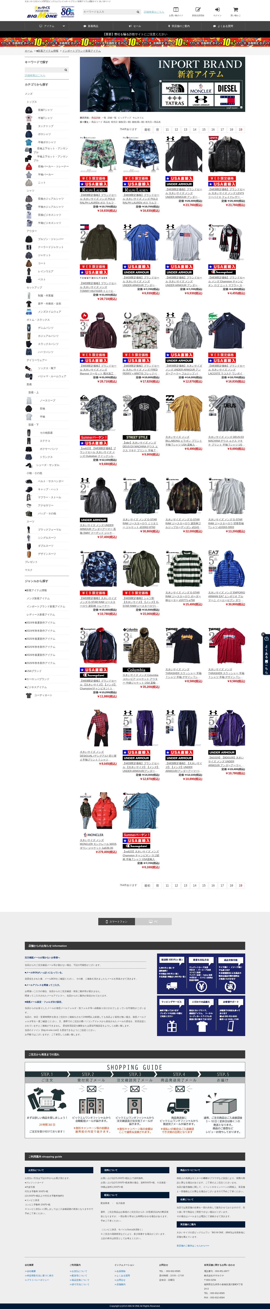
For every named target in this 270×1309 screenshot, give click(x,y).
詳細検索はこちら (154, 11)
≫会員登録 (119, 1271)
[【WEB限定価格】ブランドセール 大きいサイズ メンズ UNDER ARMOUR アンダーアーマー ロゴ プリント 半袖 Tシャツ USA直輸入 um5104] (141, 242)
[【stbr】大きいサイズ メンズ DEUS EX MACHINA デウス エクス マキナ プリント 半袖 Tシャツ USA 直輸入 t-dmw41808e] (141, 413)
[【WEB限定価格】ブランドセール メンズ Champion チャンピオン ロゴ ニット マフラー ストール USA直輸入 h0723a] (226, 242)
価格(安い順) (124, 122)
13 (185, 129)
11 (167, 129)
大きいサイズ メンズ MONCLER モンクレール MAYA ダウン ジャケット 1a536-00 (98, 844)
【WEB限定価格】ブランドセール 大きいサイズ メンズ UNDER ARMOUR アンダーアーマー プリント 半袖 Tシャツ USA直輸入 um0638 (183, 281)
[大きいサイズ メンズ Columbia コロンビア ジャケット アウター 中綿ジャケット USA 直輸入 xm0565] (141, 645)
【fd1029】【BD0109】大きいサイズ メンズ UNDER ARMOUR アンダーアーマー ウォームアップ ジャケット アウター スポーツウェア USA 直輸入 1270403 (226, 761)
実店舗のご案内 (181, 26)
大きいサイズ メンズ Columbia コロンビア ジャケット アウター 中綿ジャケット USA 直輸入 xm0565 (140, 679)
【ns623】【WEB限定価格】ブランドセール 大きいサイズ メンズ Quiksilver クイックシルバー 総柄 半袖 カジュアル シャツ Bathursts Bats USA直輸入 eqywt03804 (98, 452)
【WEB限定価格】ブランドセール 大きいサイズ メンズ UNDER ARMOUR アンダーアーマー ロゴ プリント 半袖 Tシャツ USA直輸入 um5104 (141, 281)
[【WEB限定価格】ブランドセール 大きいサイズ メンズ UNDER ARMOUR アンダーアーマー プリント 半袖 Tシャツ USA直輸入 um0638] (183, 242)
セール (137, 26)
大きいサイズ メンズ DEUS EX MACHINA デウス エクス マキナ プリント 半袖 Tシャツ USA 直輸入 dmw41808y (226, 441)
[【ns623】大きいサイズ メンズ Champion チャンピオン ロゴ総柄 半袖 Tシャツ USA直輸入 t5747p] (141, 810)
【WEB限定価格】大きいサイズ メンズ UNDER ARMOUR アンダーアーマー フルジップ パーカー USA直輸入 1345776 (183, 369)
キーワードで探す (36, 62)
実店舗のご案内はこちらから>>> (193, 1245)
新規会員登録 (198, 15)
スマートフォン (118, 921)
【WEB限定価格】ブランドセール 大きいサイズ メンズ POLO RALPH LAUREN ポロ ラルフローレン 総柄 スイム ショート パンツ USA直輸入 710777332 (98, 199)
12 (176, 129)
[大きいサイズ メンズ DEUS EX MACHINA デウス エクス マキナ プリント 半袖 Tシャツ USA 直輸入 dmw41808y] (226, 413)
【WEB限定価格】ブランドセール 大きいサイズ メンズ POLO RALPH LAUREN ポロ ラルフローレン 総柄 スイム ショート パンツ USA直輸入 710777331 (141, 199)
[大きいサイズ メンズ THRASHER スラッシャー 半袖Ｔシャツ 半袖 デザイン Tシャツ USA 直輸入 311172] (226, 645)
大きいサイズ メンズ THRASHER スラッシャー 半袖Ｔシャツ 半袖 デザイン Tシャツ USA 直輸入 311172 (226, 673)
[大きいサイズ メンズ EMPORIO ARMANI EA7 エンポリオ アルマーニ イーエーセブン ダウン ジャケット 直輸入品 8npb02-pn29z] (226, 568)
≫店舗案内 (119, 1284)
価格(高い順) (138, 122)
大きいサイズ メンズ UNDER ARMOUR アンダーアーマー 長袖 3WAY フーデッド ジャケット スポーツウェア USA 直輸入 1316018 (98, 529)
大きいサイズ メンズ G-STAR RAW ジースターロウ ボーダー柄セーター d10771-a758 (183, 596)
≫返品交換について (79, 1280)
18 (231, 129)
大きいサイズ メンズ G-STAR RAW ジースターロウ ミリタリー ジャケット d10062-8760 (140, 523)
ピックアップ (124, 117)
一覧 (104, 117)
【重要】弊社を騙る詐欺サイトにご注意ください (135, 34)
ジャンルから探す (36, 581)
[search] (138, 12)
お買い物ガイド (176, 15)
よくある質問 (225, 26)
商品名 (106, 122)
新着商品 (93, 26)
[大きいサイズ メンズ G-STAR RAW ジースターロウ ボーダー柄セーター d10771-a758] (183, 568)
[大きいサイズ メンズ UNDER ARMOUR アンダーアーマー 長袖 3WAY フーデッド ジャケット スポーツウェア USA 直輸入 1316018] (98, 495)
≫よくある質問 (122, 1275)
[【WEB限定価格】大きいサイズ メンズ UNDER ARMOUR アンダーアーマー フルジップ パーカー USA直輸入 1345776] (183, 330)
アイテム (49, 26)
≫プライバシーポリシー (37, 1280)
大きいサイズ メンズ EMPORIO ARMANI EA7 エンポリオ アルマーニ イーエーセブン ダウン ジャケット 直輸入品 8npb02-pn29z (226, 596)
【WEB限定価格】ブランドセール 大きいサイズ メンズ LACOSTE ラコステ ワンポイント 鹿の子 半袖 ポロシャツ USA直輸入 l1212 (226, 369)
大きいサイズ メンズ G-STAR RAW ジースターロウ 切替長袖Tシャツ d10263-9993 (226, 523)
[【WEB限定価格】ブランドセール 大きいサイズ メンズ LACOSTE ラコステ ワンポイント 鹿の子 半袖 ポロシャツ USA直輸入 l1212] (226, 330)
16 (213, 129)
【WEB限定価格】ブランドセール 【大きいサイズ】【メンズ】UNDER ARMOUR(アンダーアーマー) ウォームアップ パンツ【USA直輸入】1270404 (141, 767)
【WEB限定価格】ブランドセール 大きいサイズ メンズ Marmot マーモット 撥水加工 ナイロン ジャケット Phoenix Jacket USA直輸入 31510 (98, 369)
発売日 (114, 122)
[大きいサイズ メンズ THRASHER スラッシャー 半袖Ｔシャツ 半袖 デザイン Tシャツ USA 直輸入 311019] (183, 645)
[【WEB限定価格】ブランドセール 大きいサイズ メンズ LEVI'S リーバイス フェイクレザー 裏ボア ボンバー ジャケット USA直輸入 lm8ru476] (226, 154)
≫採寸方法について (79, 1284)
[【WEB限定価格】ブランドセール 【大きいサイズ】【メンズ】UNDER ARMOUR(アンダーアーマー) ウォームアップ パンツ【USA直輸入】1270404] (141, 728)
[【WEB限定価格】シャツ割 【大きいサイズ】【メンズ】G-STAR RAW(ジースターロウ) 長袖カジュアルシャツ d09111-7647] (141, 568)
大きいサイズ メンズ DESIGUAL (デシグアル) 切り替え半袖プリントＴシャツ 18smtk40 (98, 756)
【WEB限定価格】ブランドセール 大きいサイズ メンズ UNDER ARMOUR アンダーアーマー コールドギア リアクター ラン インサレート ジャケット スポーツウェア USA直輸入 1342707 (183, 193)
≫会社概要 (30, 1271)
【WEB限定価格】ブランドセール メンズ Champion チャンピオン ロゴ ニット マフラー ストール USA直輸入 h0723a (226, 281)
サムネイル (138, 117)
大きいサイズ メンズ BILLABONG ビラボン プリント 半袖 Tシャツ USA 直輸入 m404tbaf (183, 441)
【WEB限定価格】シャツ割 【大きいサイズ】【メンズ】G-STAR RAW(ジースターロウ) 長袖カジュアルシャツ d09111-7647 (141, 602)
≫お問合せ (119, 1280)
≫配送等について (78, 1275)
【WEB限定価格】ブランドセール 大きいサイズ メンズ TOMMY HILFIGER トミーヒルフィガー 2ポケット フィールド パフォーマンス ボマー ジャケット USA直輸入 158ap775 (98, 287)
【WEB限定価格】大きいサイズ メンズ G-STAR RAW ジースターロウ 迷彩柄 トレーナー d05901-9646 (98, 602)
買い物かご (236, 15)
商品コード (96, 122)
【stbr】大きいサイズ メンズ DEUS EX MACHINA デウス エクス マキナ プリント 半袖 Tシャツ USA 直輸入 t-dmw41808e (141, 446)
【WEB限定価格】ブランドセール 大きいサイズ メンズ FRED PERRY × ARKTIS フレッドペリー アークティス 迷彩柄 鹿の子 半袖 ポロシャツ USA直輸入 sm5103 (141, 369)
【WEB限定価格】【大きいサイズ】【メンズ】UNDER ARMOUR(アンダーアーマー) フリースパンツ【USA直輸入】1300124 (183, 767)
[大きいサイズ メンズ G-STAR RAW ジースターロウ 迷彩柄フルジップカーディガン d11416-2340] (183, 495)
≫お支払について (78, 1271)
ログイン (217, 15)
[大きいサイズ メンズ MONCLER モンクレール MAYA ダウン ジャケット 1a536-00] (98, 810)
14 (194, 129)
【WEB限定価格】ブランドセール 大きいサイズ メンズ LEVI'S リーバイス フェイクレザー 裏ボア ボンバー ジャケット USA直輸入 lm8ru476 (226, 193)
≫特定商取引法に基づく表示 (39, 1275)
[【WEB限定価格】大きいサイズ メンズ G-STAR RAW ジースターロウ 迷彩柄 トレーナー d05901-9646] (98, 568)
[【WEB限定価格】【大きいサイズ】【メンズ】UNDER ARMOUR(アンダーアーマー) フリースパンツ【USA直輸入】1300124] (183, 728)
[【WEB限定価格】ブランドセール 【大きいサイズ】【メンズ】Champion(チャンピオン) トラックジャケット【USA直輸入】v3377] (98, 645)
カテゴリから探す (36, 84)
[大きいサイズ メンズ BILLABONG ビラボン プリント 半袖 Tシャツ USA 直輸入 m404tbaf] (183, 413)
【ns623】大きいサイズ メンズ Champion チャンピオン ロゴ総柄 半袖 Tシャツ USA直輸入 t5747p (141, 855)
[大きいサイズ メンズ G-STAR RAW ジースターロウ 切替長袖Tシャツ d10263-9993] (226, 495)
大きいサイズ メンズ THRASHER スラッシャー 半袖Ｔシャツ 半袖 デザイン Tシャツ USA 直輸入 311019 (183, 673)
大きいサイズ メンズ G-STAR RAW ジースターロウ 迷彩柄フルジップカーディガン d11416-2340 (183, 523)
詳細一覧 (112, 117)
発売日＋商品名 (153, 122)
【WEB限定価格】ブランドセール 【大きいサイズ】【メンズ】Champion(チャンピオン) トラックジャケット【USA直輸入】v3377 (98, 684)
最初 (147, 129)
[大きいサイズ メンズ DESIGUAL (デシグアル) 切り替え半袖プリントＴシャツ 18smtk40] (98, 728)
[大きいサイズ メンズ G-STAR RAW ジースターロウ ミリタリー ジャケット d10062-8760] (141, 495)
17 (222, 129)
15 (204, 129)
